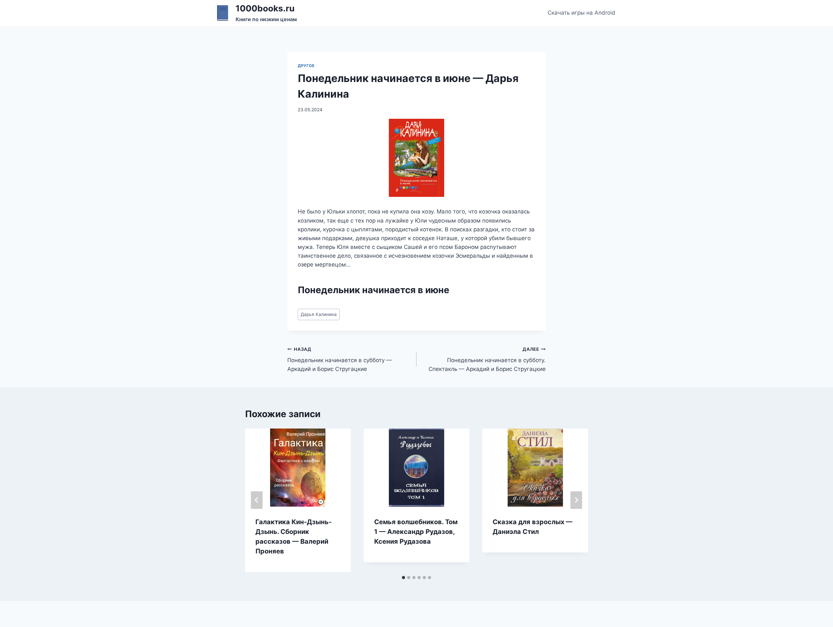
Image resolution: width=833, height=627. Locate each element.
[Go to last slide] (257, 500)
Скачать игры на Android (581, 12)
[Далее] (576, 500)
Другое (306, 65)
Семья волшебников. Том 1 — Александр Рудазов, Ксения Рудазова (415, 531)
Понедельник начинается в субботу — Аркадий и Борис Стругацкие (339, 360)
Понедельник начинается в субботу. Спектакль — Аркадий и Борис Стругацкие (487, 360)
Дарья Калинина (319, 314)
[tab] (403, 577)
